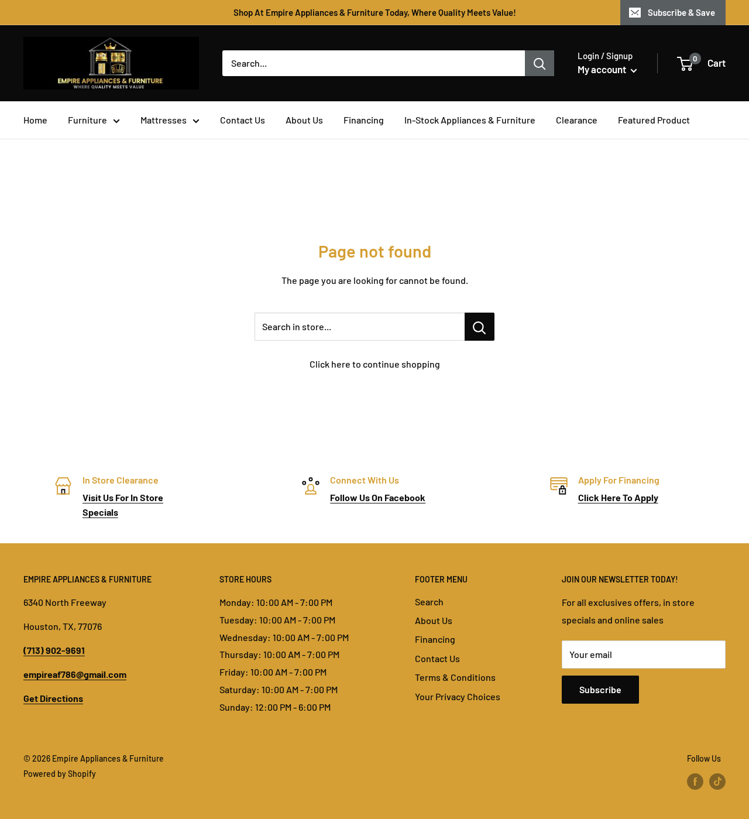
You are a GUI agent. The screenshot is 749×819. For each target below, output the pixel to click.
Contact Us (242, 119)
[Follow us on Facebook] (695, 781)
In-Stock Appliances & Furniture (469, 119)
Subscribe (600, 689)
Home (35, 119)
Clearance (576, 119)
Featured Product (654, 119)
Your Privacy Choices (457, 696)
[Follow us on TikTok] (717, 781)
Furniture (87, 119)
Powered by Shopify (59, 774)
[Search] (539, 63)
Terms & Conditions (455, 677)
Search (429, 601)
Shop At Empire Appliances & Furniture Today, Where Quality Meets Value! (374, 12)
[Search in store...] (479, 327)
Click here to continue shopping (375, 363)
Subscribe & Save (681, 12)
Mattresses (163, 119)
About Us (304, 119)
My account (603, 69)
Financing (363, 119)
